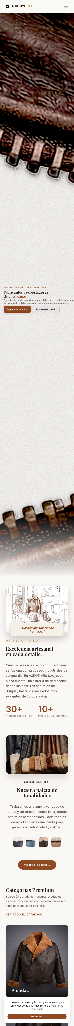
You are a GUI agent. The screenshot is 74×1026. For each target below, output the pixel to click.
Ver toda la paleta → (37, 864)
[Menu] (66, 6)
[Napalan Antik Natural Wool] (18, 842)
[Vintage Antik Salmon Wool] (43, 842)
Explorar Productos (17, 309)
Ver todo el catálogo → (26, 914)
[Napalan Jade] (31, 842)
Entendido (37, 1016)
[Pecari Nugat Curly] (56, 842)
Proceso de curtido (46, 309)
